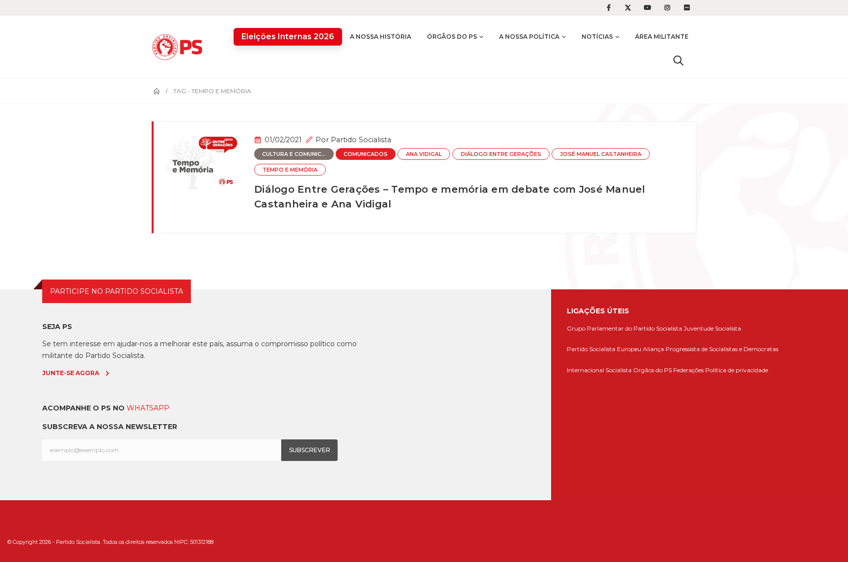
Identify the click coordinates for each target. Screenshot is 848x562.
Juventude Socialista (712, 328)
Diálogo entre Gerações (501, 154)
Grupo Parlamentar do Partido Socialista (624, 328)
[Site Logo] (180, 47)
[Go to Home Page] (156, 91)
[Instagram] (667, 8)
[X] (628, 8)
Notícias (597, 36)
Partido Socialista (361, 139)
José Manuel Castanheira (600, 154)
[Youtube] (647, 8)
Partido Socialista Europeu (604, 349)
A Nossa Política (529, 36)
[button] (678, 60)
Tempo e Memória (290, 170)
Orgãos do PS (652, 370)
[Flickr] (687, 8)
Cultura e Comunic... (294, 154)
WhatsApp (148, 408)
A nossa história (380, 36)
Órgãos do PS (452, 36)
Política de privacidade (736, 370)
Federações (688, 370)
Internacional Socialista (599, 370)
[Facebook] (608, 8)
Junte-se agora (70, 373)
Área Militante (662, 36)
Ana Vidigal (424, 154)
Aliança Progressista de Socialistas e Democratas (710, 349)
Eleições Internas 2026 (287, 36)
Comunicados (366, 154)
